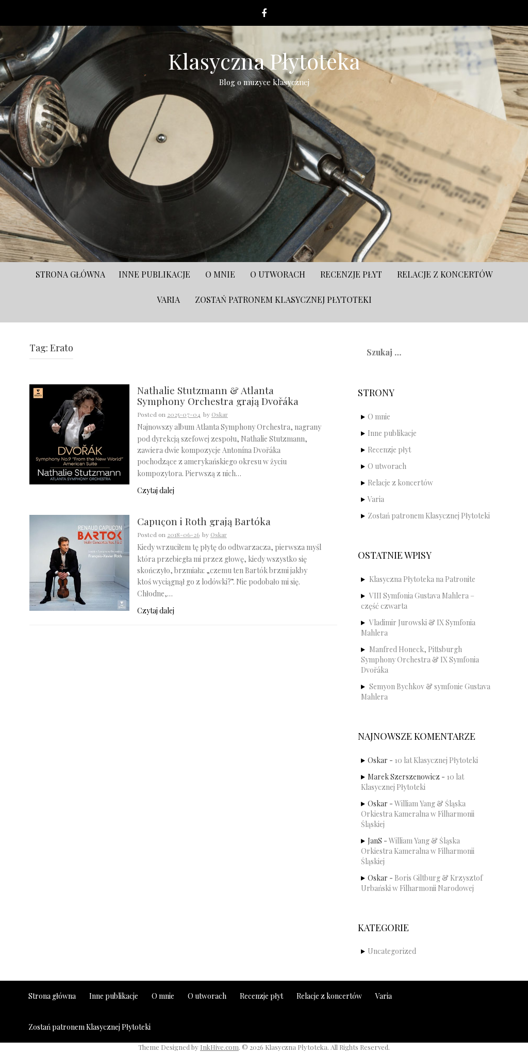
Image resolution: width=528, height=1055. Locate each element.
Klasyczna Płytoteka (264, 60)
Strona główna (70, 274)
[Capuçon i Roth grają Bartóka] (79, 561)
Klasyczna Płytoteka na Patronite (422, 579)
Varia (168, 299)
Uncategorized (392, 951)
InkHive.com (219, 1047)
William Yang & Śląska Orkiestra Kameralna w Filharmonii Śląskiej (417, 814)
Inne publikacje (154, 274)
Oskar (219, 414)
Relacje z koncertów (444, 274)
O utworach (277, 274)
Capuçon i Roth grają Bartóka (204, 522)
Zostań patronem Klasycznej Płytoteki (283, 299)
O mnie (220, 274)
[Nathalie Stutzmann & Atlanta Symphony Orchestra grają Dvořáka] (79, 434)
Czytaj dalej (155, 490)
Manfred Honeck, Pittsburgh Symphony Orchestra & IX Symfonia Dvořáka (420, 659)
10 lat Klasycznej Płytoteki (436, 760)
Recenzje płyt (351, 274)
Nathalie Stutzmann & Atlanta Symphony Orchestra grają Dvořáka (218, 396)
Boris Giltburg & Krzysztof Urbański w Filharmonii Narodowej (422, 883)
